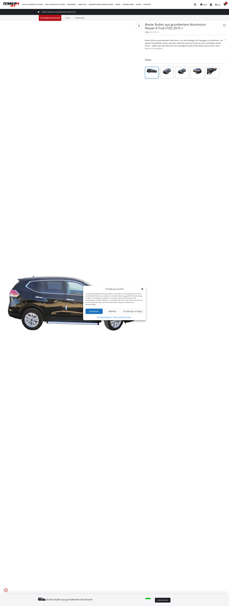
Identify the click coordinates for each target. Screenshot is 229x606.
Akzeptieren (94, 311)
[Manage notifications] (6, 590)
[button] (142, 289)
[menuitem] (32, 4)
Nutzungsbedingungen (104, 317)
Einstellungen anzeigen (132, 311)
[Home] (38, 12)
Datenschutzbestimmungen (122, 317)
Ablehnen (112, 311)
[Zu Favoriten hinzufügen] (224, 25)
